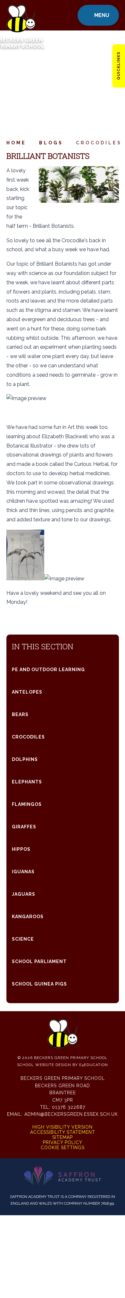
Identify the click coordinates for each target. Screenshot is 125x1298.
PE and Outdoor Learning (48, 669)
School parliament (39, 961)
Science (23, 939)
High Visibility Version (62, 1127)
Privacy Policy (62, 1142)
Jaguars (23, 894)
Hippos (21, 849)
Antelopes (27, 692)
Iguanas (23, 871)
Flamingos (27, 804)
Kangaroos (28, 916)
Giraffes (24, 826)
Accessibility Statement (62, 1132)
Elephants (27, 781)
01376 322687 (68, 1107)
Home (16, 142)
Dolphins (25, 759)
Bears (20, 714)
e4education (93, 1065)
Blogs (51, 142)
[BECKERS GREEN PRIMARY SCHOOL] (20, 15)
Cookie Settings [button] (63, 1147)
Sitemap (62, 1137)
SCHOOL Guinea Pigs (39, 983)
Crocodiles (99, 142)
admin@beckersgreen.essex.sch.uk (71, 1114)
